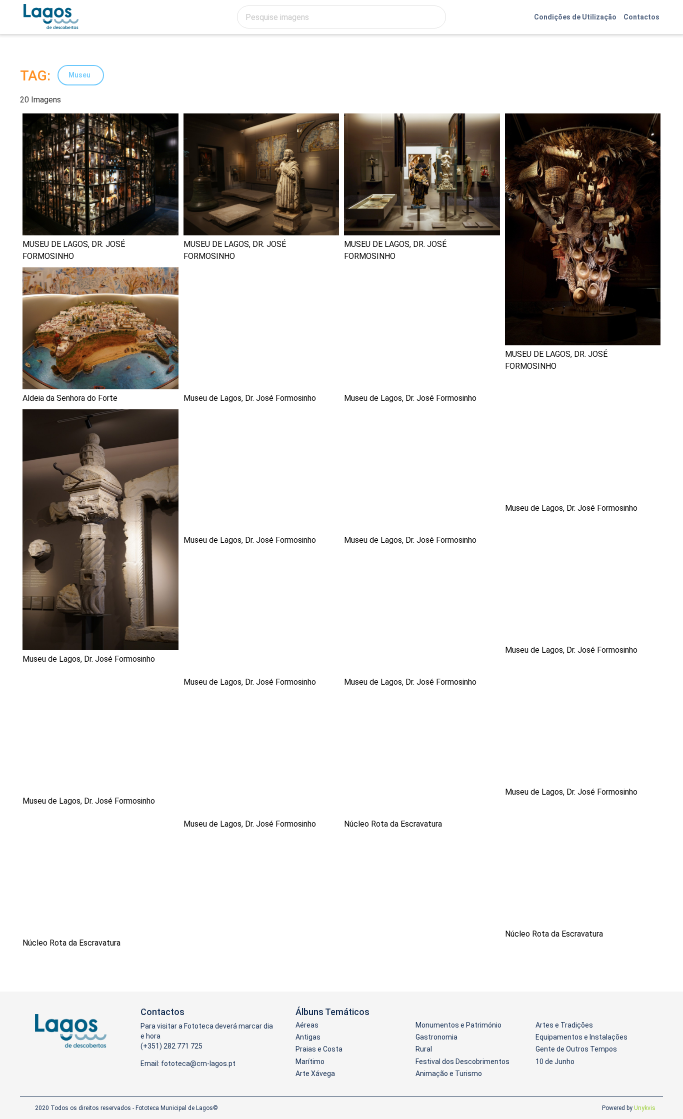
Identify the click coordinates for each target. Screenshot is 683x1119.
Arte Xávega (315, 1074)
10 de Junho (555, 1062)
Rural (424, 1049)
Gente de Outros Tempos (576, 1049)
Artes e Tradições (564, 1025)
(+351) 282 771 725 (171, 1046)
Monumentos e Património (459, 1025)
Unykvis (645, 1108)
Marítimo (310, 1062)
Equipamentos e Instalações (582, 1037)
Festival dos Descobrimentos (463, 1062)
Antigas (308, 1037)
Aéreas (307, 1025)
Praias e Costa (319, 1049)
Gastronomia (437, 1037)
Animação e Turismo (449, 1074)
